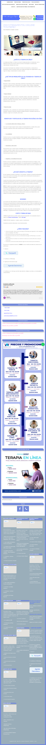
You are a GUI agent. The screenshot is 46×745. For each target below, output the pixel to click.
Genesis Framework (25, 741)
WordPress (32, 741)
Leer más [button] (5, 295)
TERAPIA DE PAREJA (23, 11)
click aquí (39, 640)
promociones (37, 637)
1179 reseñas (10, 285)
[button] (42, 298)
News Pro (18, 741)
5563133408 (7, 307)
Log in (35, 741)
